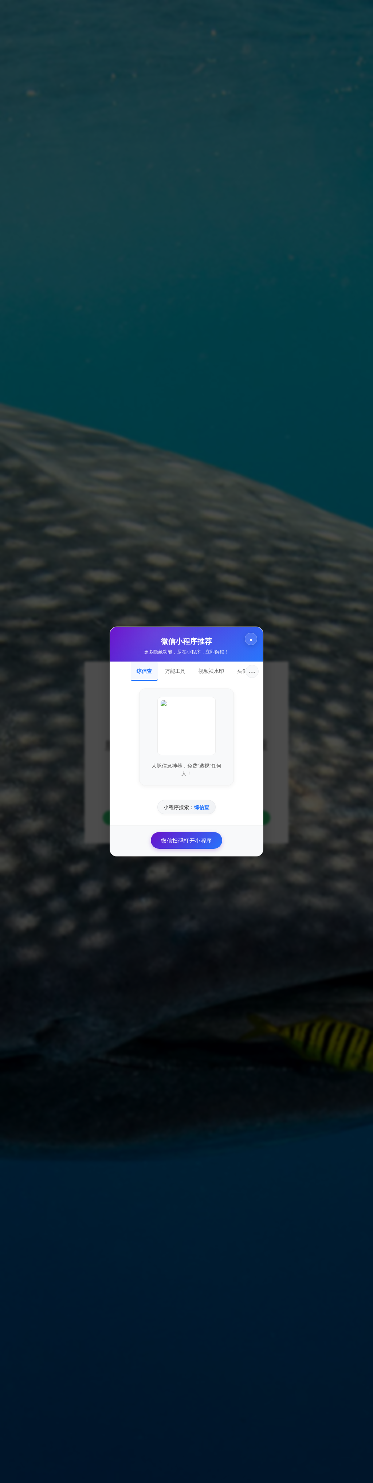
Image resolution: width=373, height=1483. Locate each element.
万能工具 (175, 670)
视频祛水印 (211, 670)
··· (252, 671)
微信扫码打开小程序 (186, 840)
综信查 (144, 670)
